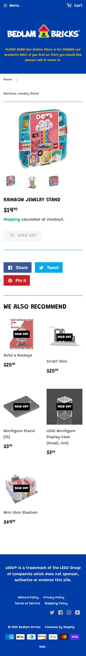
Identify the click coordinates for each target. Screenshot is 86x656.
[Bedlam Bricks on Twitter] (52, 613)
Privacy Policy (53, 597)
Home (8, 79)
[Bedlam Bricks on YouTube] (77, 613)
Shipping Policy (56, 603)
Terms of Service (27, 603)
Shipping (12, 220)
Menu (14, 6)
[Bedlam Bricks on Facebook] (60, 613)
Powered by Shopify (60, 627)
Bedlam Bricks (29, 627)
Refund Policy (28, 597)
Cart (77, 6)
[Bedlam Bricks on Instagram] (69, 613)
